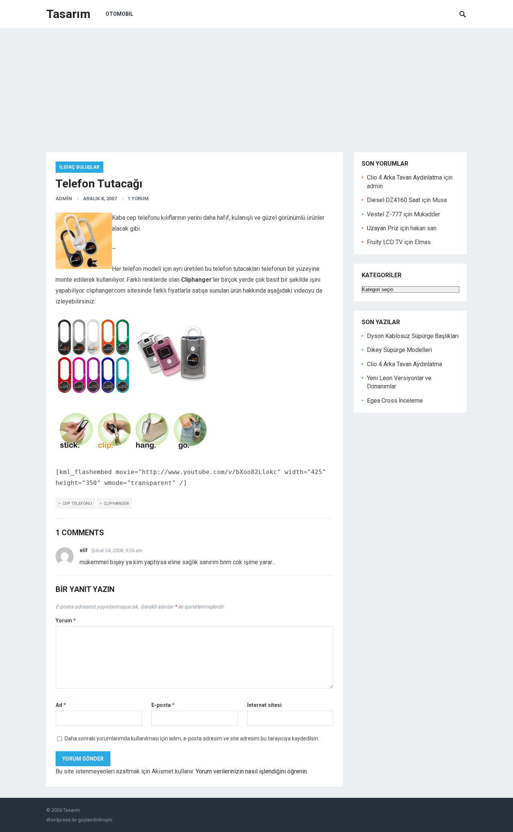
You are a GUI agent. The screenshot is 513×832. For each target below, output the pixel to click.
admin (64, 198)
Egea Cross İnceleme (395, 400)
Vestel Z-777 (384, 214)
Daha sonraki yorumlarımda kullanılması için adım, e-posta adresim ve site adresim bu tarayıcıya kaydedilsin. (192, 738)
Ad (61, 705)
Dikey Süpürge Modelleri (399, 349)
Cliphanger (116, 503)
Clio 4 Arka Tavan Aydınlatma (404, 177)
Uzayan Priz (382, 228)
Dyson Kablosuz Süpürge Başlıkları (413, 336)
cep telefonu (77, 503)
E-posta (163, 705)
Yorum (66, 621)
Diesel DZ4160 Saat (393, 200)
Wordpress (58, 820)
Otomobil (119, 14)
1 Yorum (138, 198)
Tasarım (68, 14)
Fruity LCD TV (385, 242)
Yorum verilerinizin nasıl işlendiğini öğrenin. (252, 771)
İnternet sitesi (264, 705)
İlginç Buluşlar (79, 167)
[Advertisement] (256, 84)
